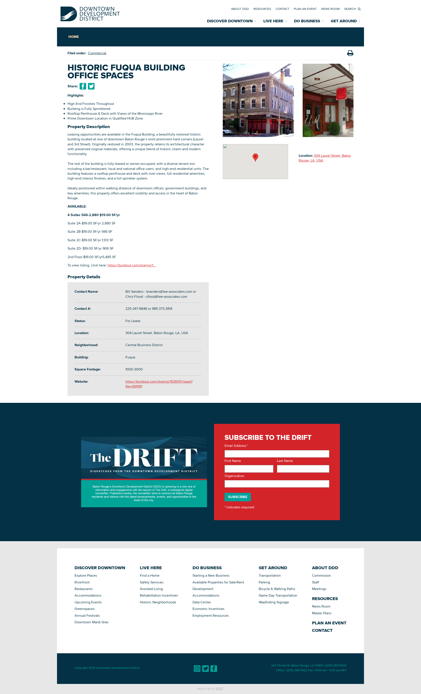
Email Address (236, 445)
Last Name (285, 460)
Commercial (97, 53)
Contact (282, 9)
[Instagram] (197, 668)
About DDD (240, 9)
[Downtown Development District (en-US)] (90, 13)
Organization (234, 476)
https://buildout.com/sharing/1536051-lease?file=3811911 (159, 384)
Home (73, 36)
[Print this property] (350, 53)
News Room (330, 9)
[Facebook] (214, 668)
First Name (233, 460)
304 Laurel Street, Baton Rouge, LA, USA (325, 158)
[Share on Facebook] (83, 86)
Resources (262, 9)
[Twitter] (205, 668)
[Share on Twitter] (91, 86)
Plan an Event (305, 9)
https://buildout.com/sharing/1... (132, 265)
